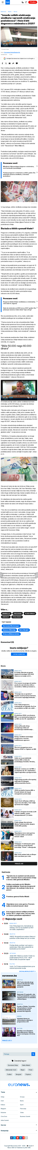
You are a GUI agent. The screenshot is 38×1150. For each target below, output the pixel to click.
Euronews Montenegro (11, 626)
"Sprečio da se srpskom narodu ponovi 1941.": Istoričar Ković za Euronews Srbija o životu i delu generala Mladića (21, 877)
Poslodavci (17, 617)
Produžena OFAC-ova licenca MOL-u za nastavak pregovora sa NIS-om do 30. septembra (25, 717)
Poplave (28, 1074)
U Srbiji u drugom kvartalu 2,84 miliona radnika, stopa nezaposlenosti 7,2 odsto (25, 813)
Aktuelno (13, 953)
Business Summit (25, 1116)
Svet (2, 1101)
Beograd (18, 1074)
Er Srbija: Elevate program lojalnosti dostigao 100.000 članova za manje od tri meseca (24, 674)
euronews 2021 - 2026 (18, 1146)
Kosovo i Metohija (9, 630)
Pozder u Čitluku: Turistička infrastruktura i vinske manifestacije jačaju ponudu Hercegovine (26, 1009)
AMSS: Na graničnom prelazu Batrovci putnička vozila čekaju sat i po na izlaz (22, 937)
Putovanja (23, 1108)
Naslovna (3, 11)
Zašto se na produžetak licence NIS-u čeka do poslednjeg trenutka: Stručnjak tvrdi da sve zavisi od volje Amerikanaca (25, 760)
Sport (21, 1104)
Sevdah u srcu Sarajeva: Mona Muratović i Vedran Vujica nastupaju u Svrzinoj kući (26, 1033)
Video (22, 1112)
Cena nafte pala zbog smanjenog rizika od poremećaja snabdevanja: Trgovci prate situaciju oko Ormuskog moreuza (23, 727)
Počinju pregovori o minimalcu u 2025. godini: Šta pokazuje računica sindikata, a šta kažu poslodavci (19, 174)
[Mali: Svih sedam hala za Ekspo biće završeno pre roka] (7, 856)
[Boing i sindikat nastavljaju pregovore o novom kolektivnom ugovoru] (7, 738)
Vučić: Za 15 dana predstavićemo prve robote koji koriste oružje (22, 967)
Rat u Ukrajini (23, 630)
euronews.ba (9, 975)
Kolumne (3, 1112)
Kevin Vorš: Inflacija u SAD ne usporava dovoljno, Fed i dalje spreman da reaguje (25, 802)
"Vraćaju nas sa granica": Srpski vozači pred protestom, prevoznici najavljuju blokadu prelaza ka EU (25, 695)
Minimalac (6, 613)
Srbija (2, 1097)
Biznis (9, 11)
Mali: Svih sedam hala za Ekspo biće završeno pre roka (25, 855)
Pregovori (17, 613)
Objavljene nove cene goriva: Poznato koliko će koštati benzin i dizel (24, 834)
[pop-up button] (31, 44)
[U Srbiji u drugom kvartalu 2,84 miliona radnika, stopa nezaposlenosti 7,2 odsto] (7, 813)
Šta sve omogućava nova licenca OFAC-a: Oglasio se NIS (25, 748)
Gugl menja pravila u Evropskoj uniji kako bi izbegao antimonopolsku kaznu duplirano (25, 781)
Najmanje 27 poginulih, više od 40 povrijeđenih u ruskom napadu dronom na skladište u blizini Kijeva (26, 997)
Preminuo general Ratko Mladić (17, 896)
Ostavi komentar (19, 654)
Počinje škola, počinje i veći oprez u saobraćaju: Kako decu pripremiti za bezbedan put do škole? (21, 947)
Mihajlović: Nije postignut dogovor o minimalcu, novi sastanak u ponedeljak (18, 167)
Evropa (19, 1016)
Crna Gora (4, 1116)
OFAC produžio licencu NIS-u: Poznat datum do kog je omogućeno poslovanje (24, 792)
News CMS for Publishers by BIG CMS (19, 1147)
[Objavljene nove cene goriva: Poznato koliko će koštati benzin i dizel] (7, 834)
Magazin (3, 1108)
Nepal (22, 1070)
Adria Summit (5, 1120)
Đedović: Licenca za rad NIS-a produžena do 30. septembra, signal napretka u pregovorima (25, 770)
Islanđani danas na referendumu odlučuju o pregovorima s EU (25, 1020)
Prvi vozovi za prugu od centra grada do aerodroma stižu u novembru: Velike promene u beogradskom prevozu (25, 685)
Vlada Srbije (30, 613)
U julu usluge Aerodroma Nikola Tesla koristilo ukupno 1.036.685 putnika (24, 824)
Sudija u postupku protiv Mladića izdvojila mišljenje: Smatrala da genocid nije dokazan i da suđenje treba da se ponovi (20, 887)
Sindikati (5, 617)
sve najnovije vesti (26, 971)
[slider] (19, 41)
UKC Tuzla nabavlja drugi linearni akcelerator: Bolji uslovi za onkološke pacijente (25, 984)
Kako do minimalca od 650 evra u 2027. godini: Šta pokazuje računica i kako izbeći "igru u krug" (19, 309)
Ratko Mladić (26, 1065)
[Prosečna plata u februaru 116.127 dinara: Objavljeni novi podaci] (1, 575)
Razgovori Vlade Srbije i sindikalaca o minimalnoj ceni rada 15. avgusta (19, 302)
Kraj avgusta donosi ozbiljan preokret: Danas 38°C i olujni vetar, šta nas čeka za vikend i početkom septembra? (20, 913)
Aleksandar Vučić (11, 1070)
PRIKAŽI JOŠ (6, 1040)
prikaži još (19, 863)
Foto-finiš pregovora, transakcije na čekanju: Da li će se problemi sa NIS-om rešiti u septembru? (25, 706)
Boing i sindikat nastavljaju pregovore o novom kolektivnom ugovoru (23, 738)
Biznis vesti (18, 670)
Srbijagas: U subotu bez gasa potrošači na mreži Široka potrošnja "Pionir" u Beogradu (25, 845)
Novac (15, 11)
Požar (30, 1070)
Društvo (12, 934)
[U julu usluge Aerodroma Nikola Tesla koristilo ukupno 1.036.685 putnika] (7, 824)
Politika (12, 964)
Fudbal (9, 1074)
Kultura (19, 1028)
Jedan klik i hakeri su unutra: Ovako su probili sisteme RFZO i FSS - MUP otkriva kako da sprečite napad (22, 957)
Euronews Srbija (13, 1065)
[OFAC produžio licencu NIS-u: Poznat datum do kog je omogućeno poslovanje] (7, 792)
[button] (19, 37)
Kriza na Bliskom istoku (11, 634)
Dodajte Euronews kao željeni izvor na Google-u (20, 58)
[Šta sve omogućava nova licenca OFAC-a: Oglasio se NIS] (7, 749)
